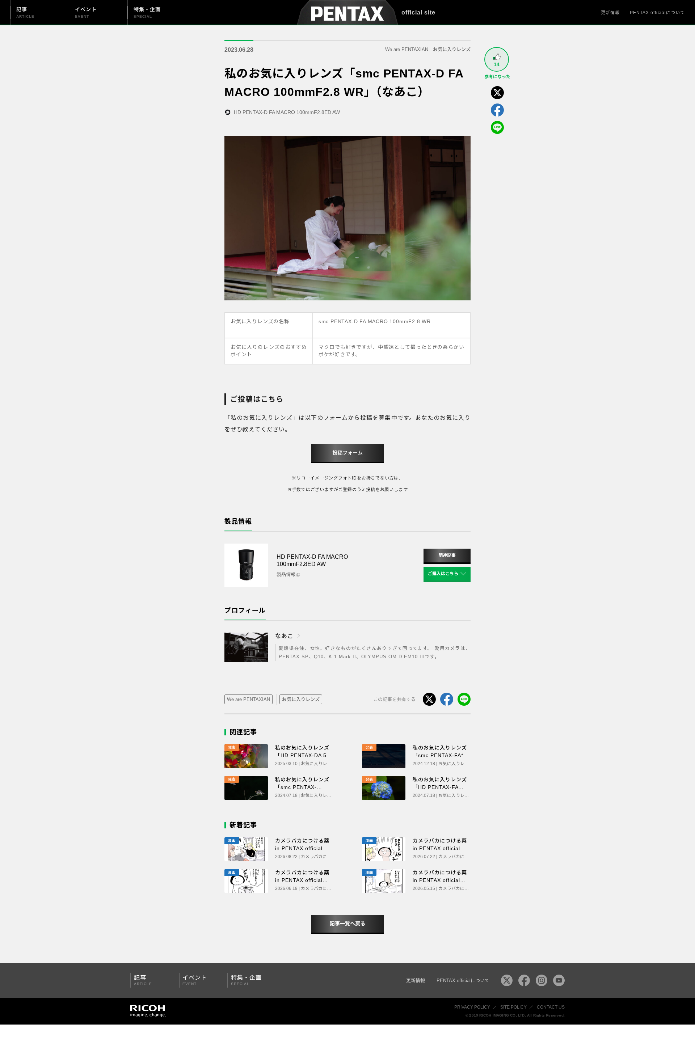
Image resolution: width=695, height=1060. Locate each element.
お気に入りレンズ (452, 49)
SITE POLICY (513, 1007)
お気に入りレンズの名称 (260, 321)
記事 (143, 980)
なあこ (284, 636)
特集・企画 (246, 980)
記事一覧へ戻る (347, 923)
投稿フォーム (347, 453)
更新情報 (610, 12)
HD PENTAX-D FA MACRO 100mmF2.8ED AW (287, 112)
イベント (194, 980)
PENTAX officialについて (657, 12)
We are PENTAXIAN (406, 49)
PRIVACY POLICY (472, 1007)
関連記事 (447, 555)
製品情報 (286, 574)
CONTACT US (551, 1007)
